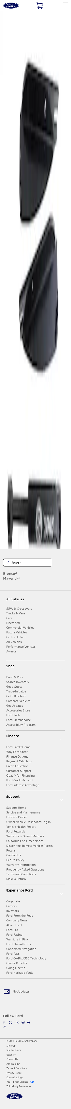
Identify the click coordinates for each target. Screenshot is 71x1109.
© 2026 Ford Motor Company (22, 1041)
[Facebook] (4, 1022)
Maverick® (12, 578)
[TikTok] (4, 1026)
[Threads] (28, 1022)
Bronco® (10, 573)
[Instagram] (23, 1022)
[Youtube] (17, 1022)
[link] (11, 1045)
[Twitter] (10, 1022)
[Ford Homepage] (14, 1098)
